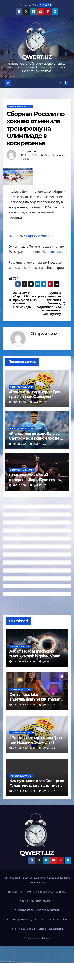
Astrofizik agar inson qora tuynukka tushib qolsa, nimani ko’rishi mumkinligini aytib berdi (35, 658)
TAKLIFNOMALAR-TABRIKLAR (51, 892)
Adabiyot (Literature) (47, 919)
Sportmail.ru (52, 252)
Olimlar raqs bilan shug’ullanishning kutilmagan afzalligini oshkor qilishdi (34, 699)
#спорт (25, 158)
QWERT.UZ (37, 57)
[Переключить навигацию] (35, 83)
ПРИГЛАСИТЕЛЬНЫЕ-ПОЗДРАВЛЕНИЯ (37, 910)
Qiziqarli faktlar (20, 646)
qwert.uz (32, 151)
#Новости (59, 155)
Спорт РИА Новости (38, 236)
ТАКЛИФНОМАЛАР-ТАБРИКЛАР (37, 901)
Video (65, 919)
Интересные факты (21, 776)
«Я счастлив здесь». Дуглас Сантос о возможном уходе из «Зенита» (36, 438)
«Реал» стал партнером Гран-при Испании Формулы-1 (35, 394)
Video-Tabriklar (27, 928)
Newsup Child (54, 877)
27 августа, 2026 (24, 661)
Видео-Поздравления (51, 928)
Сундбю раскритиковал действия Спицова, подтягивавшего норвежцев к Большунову (49, 303)
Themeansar (37, 882)
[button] (60, 82)
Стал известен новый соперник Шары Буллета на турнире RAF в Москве (34, 480)
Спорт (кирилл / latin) (19, 106)
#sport (48, 155)
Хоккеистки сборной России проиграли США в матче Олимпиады (25, 300)
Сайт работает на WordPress (21, 877)
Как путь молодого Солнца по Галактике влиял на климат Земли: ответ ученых (36, 786)
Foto (13, 928)
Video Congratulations (37, 938)
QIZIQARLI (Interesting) (19, 919)
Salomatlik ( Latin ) (21, 689)
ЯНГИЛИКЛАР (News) (19, 892)
